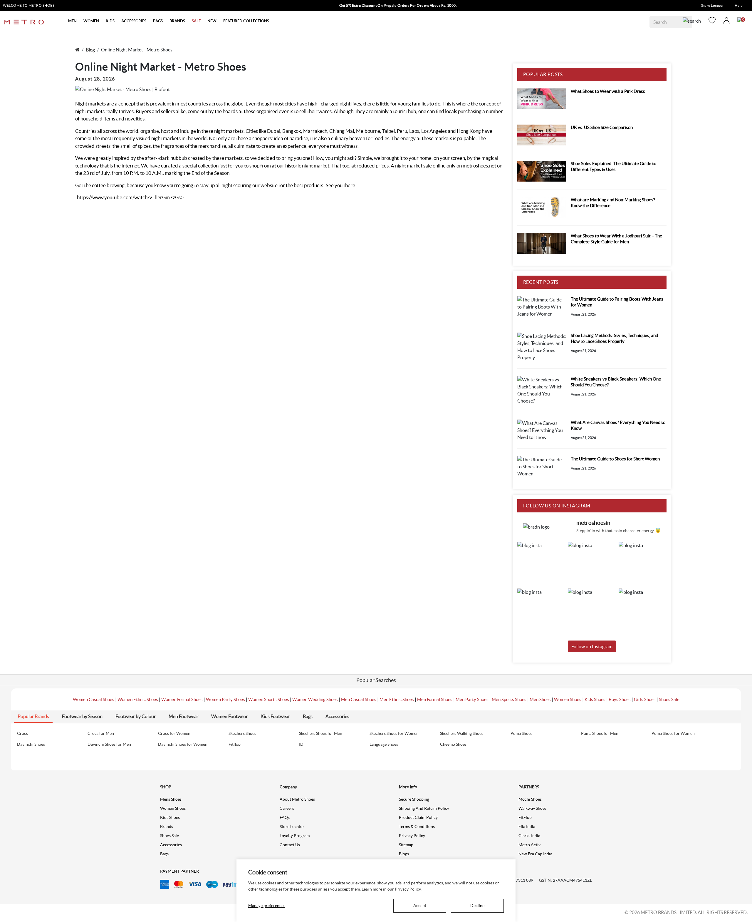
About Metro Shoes (297, 799)
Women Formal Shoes (182, 699)
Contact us (290, 844)
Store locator (292, 826)
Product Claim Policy (418, 817)
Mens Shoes (171, 799)
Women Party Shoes (225, 699)
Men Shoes (540, 699)
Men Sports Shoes (509, 699)
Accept (419, 905)
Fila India (526, 826)
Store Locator (712, 5)
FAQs (285, 817)
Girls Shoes (645, 699)
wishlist (712, 20)
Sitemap (406, 844)
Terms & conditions (417, 826)
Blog (90, 49)
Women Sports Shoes (268, 699)
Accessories (171, 844)
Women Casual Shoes (93, 699)
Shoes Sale (669, 699)
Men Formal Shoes (434, 699)
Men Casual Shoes (358, 699)
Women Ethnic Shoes (138, 699)
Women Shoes (567, 699)
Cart (739, 19)
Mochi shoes (530, 799)
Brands (166, 826)
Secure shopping (414, 799)
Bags (164, 853)
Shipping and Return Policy (424, 808)
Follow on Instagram (591, 646)
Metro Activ (529, 844)
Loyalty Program (295, 835)
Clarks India (529, 835)
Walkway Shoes (532, 808)
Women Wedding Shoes (315, 699)
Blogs (404, 853)
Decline (477, 905)
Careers (287, 808)
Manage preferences (266, 905)
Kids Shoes (595, 699)
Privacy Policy (412, 835)
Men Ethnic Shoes (397, 699)
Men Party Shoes (472, 699)
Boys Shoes (620, 699)
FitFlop (525, 817)
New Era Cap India (535, 853)
